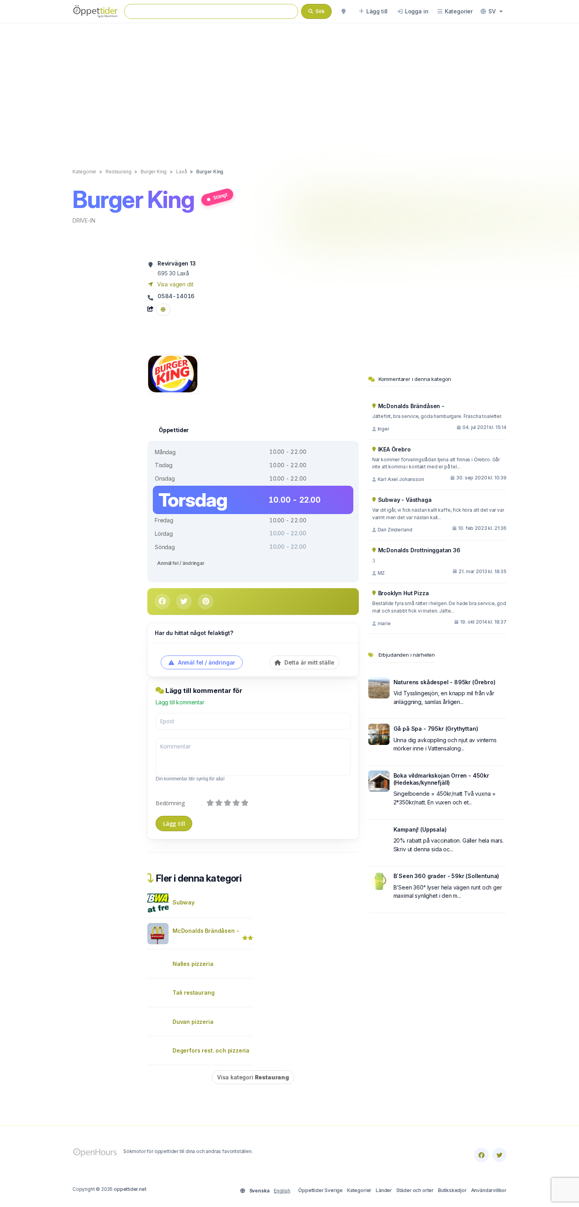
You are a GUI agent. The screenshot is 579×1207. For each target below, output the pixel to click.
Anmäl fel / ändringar (180, 563)
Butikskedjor (452, 1190)
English (282, 1191)
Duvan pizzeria (193, 1021)
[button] (492, 11)
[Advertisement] (289, 87)
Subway (184, 902)
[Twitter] (499, 1155)
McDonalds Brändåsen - (206, 930)
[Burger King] (172, 373)
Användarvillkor (489, 1190)
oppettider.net (130, 1189)
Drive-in (83, 220)
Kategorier (359, 1190)
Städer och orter (415, 1190)
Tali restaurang (193, 992)
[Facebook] (481, 1155)
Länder (384, 1190)
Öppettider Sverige (320, 1190)
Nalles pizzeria (193, 963)
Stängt (220, 196)
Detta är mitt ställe (308, 662)
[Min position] (343, 11)
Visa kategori (253, 1077)
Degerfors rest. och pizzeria (211, 1050)
